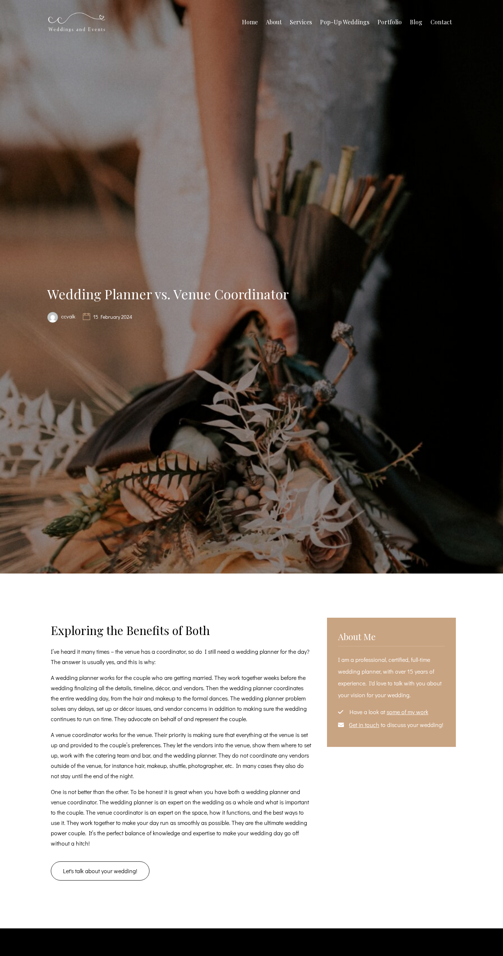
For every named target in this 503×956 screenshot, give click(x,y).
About (274, 22)
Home (250, 22)
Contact (441, 22)
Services (301, 22)
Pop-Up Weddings (344, 22)
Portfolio (389, 22)
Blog (416, 22)
